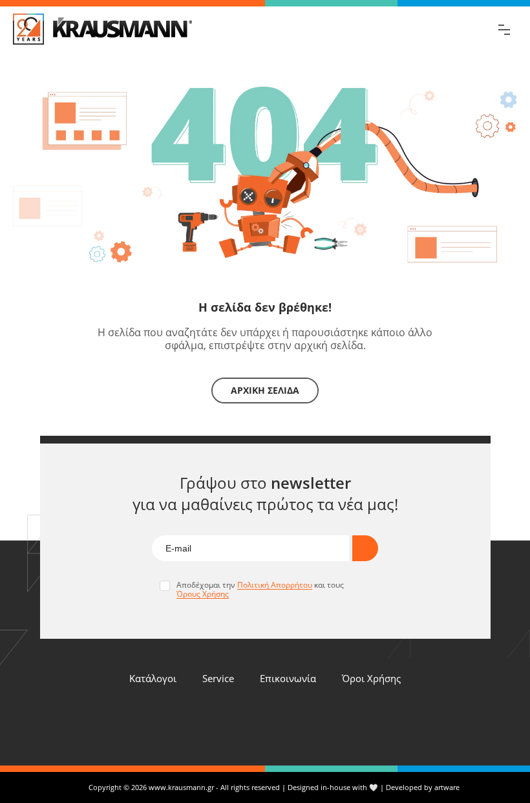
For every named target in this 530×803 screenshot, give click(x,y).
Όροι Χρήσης (371, 678)
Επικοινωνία (288, 678)
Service (218, 678)
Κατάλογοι (152, 678)
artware (447, 787)
